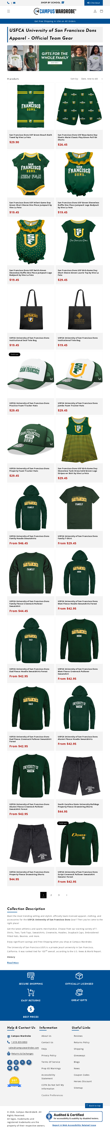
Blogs (77, 1062)
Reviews (78, 1036)
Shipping (79, 1048)
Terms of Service (51, 1062)
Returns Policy (82, 1042)
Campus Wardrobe (26, 1112)
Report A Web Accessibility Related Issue (74, 1125)
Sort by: (74, 78)
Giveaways (79, 1055)
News (77, 1068)
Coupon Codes (82, 1074)
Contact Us (47, 1042)
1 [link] (43, 895)
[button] (8, 11)
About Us (46, 1036)
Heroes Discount (83, 1081)
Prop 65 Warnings (51, 1068)
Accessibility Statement (48, 1076)
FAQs (44, 1048)
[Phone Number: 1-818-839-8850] (8, 3)
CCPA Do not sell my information (53, 1087)
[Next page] (66, 895)
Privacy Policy (49, 1055)
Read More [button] (13, 963)
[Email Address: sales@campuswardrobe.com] (14, 3)
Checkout (95, 2)
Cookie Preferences (52, 1095)
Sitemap (78, 1087)
